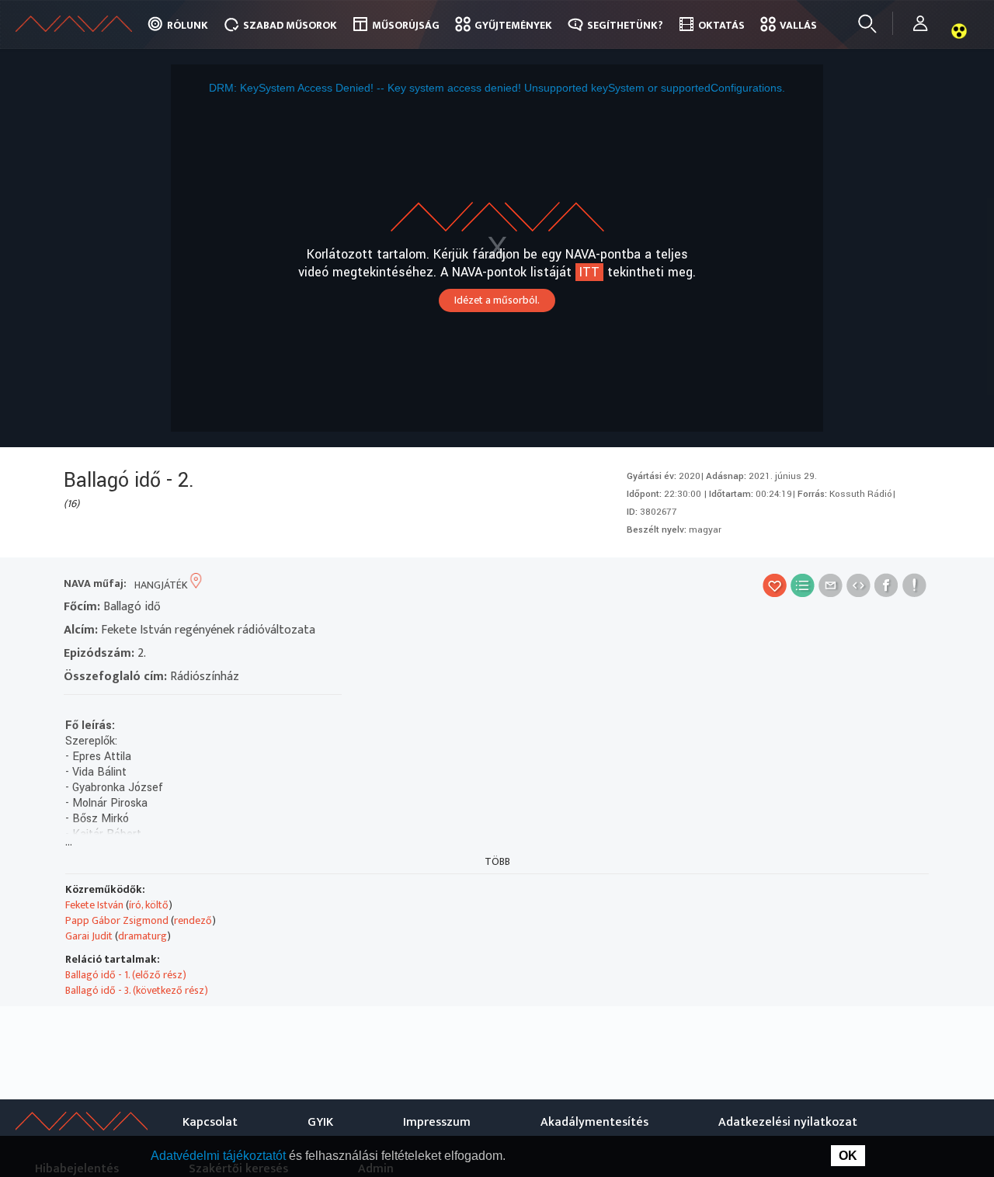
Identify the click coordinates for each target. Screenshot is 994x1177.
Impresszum (437, 1122)
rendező (193, 920)
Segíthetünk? (625, 25)
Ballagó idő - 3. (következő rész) (136, 990)
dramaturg (142, 936)
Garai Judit (89, 936)
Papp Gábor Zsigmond (117, 920)
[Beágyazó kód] (858, 585)
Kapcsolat (210, 1122)
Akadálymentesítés (594, 1122)
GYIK (320, 1122)
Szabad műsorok (290, 25)
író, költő (149, 905)
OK (848, 1155)
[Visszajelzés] (914, 585)
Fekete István (94, 905)
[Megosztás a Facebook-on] (886, 585)
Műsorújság (406, 25)
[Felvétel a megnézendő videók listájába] (803, 585)
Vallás (798, 25)
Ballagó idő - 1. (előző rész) (125, 975)
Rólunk (187, 25)
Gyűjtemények (513, 25)
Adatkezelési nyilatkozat (787, 1122)
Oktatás (721, 25)
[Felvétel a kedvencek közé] (775, 585)
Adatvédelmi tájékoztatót (220, 1155)
